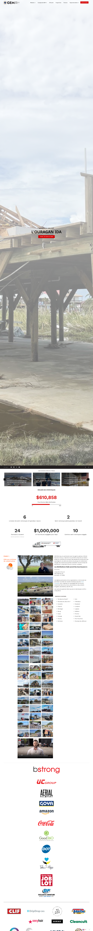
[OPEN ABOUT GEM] (46, 2)
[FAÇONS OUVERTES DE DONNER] (78, 2)
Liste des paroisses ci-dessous (17, 536)
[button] (11, 467)
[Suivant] (88, 467)
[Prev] (86, 467)
